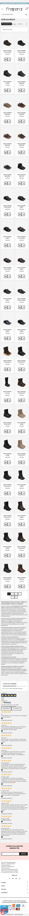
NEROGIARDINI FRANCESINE (7, 206)
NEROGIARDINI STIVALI (7, 392)
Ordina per (13, 24)
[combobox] (14, 14)
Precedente (6, 708)
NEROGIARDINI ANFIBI (7, 82)
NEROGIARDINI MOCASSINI (21, 237)
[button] (9, 59)
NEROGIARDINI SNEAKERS (21, 82)
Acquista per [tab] (7, 24)
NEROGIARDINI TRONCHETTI (7, 361)
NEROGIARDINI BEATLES (21, 175)
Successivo (16, 708)
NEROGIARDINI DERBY (21, 206)
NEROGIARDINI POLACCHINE (7, 51)
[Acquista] (5, 59)
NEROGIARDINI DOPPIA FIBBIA (21, 299)
